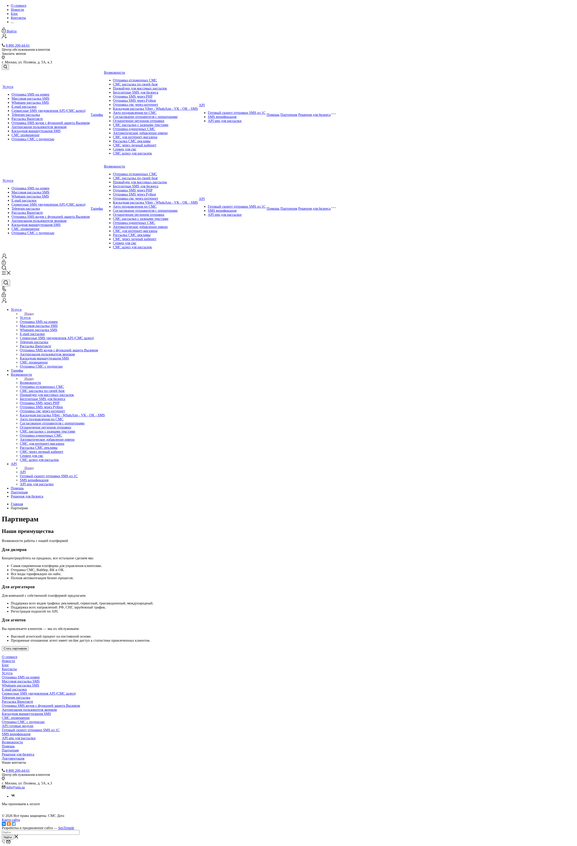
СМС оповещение (25, 135)
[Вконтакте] (13, 796)
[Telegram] (14, 824)
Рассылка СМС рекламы (132, 141)
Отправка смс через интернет (135, 104)
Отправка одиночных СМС (134, 129)
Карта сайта (11, 820)
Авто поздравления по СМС (135, 113)
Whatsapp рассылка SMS (30, 102)
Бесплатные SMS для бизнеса (135, 92)
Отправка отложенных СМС (135, 80)
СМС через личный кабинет (134, 145)
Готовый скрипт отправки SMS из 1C (237, 113)
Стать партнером (15, 648)
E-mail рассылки (24, 106)
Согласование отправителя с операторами (145, 117)
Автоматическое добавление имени (140, 133)
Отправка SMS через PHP (133, 96)
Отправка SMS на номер (30, 94)
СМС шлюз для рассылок (132, 153)
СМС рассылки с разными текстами (140, 125)
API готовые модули (17, 726)
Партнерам (288, 115)
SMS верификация (222, 117)
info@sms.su (15, 787)
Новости (8, 661)
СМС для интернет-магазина (135, 137)
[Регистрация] (4, 37)
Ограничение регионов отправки (138, 121)
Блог (5, 665)
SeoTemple (66, 828)
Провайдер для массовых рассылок (140, 88)
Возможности (114, 72)
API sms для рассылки (225, 121)
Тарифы (97, 115)
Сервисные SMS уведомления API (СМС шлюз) (48, 111)
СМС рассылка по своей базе (135, 84)
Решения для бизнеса (314, 115)
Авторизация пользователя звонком (38, 127)
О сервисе (9, 657)
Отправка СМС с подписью (32, 139)
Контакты (9, 669)
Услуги (7, 87)
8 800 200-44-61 (18, 45)
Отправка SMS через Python (134, 100)
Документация (13, 758)
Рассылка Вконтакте (27, 119)
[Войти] (4, 263)
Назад (29, 314)
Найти (8, 837)
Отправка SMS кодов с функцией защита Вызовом (50, 123)
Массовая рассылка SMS (30, 98)
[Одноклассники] (9, 824)
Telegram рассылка (25, 115)
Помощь (273, 115)
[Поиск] (5, 67)
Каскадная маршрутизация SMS (36, 131)
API (202, 105)
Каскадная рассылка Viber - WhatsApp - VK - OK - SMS (155, 109)
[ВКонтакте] (4, 824)
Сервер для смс (124, 149)
